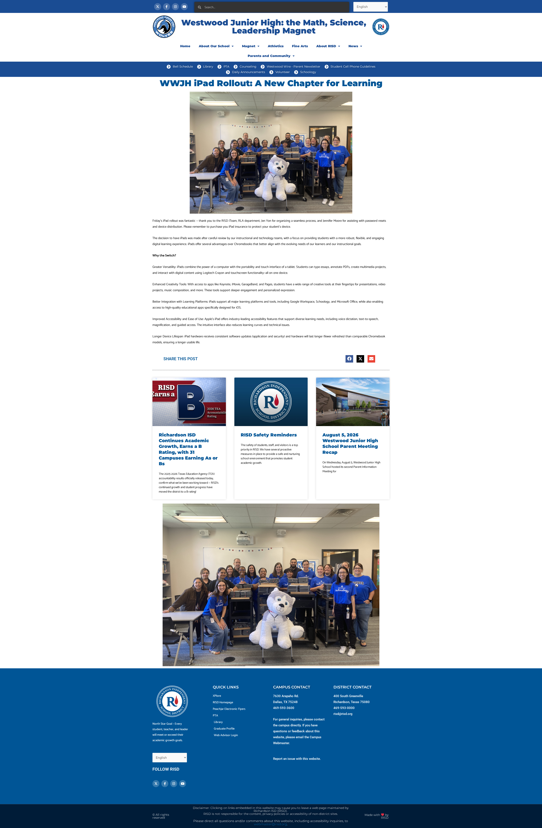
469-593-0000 (344, 708)
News (353, 46)
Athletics (275, 46)
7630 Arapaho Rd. (286, 696)
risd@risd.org (343, 714)
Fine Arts (300, 46)
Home (185, 46)
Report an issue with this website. (297, 759)
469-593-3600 (283, 708)
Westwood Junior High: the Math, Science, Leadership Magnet (273, 27)
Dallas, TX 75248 (285, 702)
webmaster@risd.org (270, 824)
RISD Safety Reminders (269, 435)
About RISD (326, 46)
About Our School (214, 46)
